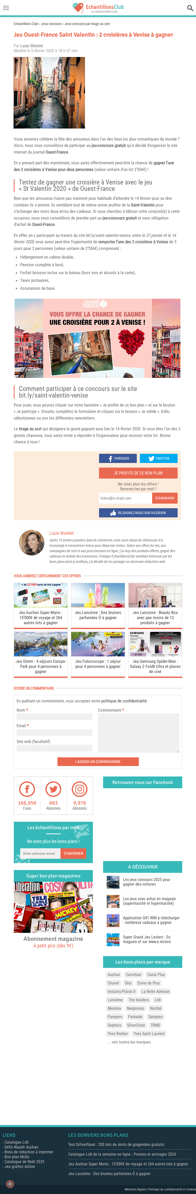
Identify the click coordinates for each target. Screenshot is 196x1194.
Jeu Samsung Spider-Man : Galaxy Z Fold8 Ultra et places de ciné (155, 666)
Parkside (135, 1016)
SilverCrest (136, 1025)
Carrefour (133, 974)
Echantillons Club (26, 24)
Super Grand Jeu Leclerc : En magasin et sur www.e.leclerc (147, 939)
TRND (155, 1025)
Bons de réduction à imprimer (29, 1152)
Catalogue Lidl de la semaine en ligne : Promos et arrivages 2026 (122, 1154)
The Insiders (139, 1000)
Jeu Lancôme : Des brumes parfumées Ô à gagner (98, 615)
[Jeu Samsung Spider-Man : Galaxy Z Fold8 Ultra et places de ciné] (155, 655)
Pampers (115, 1016)
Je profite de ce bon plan (138, 473)
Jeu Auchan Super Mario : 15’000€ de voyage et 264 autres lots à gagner (41, 617)
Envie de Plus (149, 983)
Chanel (113, 983)
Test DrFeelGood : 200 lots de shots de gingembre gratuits (116, 1144)
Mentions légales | (136, 1189)
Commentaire (111, 710)
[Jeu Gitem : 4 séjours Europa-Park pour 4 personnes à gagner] (40, 655)
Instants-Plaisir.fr (122, 991)
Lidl (158, 1000)
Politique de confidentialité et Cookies (172, 1189)
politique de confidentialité (124, 700)
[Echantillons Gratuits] (98, 12)
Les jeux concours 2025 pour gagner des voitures (146, 882)
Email (21, 725)
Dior (128, 983)
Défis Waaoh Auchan (21, 1147)
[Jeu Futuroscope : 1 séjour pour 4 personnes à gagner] (98, 655)
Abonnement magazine (53, 942)
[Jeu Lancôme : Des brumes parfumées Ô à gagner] (98, 606)
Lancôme (115, 1000)
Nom (21, 710)
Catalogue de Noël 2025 (24, 1161)
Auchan (114, 974)
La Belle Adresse (155, 991)
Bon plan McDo (17, 1156)
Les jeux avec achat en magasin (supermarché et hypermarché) (149, 901)
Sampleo (155, 1016)
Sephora (114, 1025)
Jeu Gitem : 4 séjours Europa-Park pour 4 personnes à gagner (41, 666)
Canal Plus (156, 974)
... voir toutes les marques (129, 1042)
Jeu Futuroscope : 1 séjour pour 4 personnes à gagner (98, 664)
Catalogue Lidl (17, 1142)
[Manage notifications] (10, 1184)
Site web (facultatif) (33, 741)
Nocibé (156, 1008)
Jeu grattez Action (20, 1166)
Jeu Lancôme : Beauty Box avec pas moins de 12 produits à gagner (155, 617)
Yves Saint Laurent (149, 1033)
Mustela (114, 1008)
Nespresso (135, 1008)
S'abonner (164, 498)
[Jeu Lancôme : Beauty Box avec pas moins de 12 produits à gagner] (155, 606)
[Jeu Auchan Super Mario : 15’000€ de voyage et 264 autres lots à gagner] (40, 606)
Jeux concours (51, 24)
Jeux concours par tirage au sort (87, 24)
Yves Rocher (118, 1033)
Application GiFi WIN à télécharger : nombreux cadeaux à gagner (151, 920)
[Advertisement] (135, 93)
